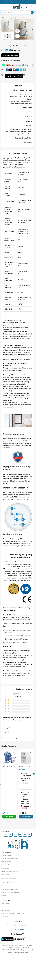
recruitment (4, 916)
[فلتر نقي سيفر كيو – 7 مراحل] (9, 757)
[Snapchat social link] (25, 835)
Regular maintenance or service (10, 886)
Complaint (4, 895)
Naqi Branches (5, 910)
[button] (16, 30)
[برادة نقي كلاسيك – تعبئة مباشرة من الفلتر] (26, 757)
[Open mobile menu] (2, 7)
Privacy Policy (5, 868)
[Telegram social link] (24, 70)
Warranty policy (6, 861)
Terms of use (5, 874)
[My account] (27, 7)
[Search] (32, 12)
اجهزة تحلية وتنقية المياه (27, 18)
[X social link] (10, 70)
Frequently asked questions (9, 858)
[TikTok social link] (30, 835)
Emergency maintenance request (11, 892)
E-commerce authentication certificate (12, 913)
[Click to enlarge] (17, 36)
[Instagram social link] (15, 835)
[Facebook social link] (7, 70)
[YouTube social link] (20, 835)
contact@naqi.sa (18, 929)
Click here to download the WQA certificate (17, 636)
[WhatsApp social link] (21, 70)
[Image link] (17, 65)
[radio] (20, 813)
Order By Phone (6, 855)
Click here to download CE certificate (16, 642)
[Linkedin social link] (17, 70)
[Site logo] (17, 6)
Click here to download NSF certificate (16, 639)
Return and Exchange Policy (9, 865)
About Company (6, 903)
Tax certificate (5, 907)
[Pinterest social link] (14, 70)
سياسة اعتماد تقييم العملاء (8, 878)
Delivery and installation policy (10, 871)
